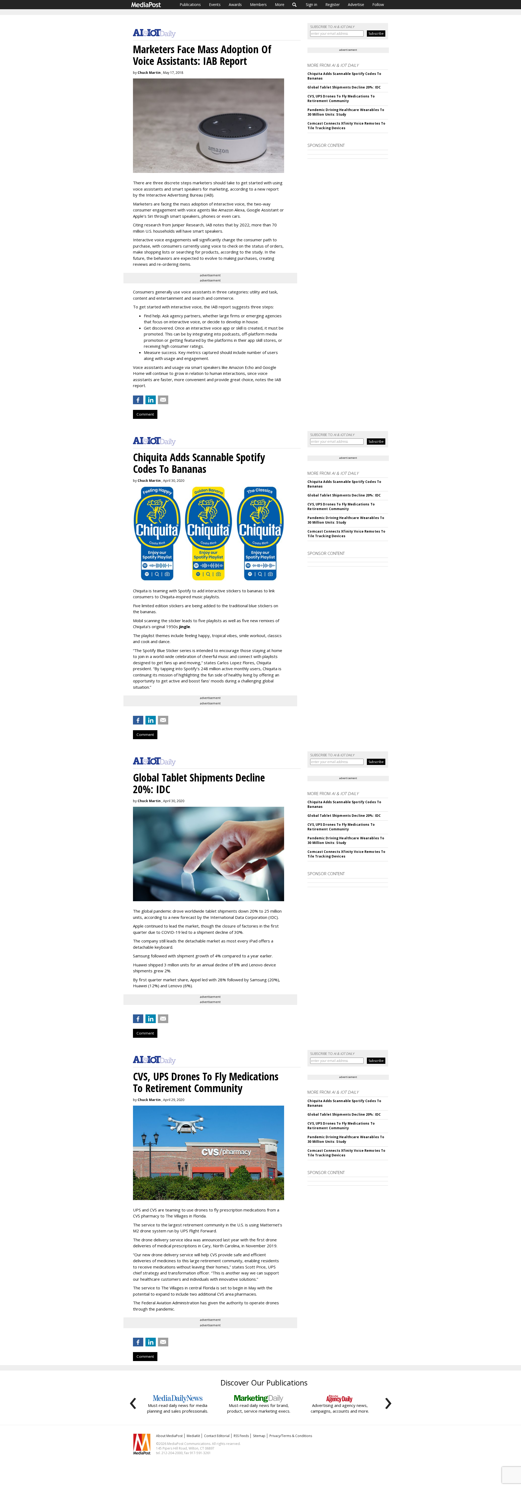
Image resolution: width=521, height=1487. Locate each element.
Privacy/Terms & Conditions (290, 1436)
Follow (378, 4)
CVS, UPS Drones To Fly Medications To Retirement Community (340, 98)
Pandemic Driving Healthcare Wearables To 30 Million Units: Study (345, 112)
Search (294, 4)
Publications (190, 4)
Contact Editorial (217, 1436)
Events (215, 4)
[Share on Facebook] (138, 400)
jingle (184, 626)
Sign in (311, 4)
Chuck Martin (149, 72)
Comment (145, 414)
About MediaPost (169, 1436)
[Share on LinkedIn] (150, 400)
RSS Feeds (241, 1436)
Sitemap (259, 1436)
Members (258, 4)
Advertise (356, 4)
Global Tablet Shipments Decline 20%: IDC (344, 87)
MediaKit (193, 1436)
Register (332, 4)
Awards (235, 4)
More (279, 4)
